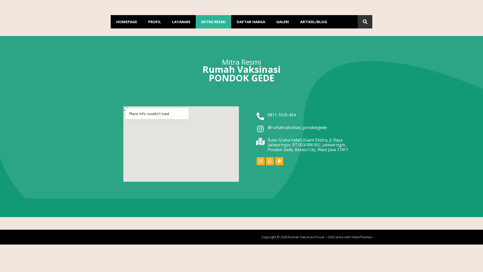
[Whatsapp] (270, 161)
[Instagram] (261, 161)
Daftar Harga (251, 21)
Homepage (126, 21)
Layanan (181, 21)
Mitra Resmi (213, 21)
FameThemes (362, 237)
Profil (154, 21)
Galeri (282, 21)
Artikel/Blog (313, 21)
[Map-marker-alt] (279, 161)
